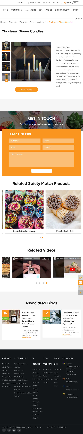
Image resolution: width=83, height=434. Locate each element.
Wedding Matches (36, 416)
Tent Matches (6, 386)
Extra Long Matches (20, 380)
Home (5, 10)
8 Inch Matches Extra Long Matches (22, 388)
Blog (55, 382)
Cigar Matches (37, 408)
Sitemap (50, 427)
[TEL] (80, 287)
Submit (41, 171)
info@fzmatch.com (72, 389)
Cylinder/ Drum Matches (6, 368)
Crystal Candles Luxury (21, 231)
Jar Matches (31, 10)
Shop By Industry (62, 10)
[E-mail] (80, 282)
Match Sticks (47, 369)
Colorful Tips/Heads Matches (20, 365)
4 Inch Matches (19, 377)
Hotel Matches (37, 376)
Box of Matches (48, 379)
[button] (6, 42)
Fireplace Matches (36, 384)
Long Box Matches (8, 380)
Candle (45, 382)
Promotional (16, 10)
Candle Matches (35, 390)
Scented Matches (20, 383)
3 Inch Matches (19, 373)
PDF (55, 385)
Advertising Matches (36, 371)
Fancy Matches (38, 411)
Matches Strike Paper (47, 374)
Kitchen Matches (35, 397)
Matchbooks (6, 364)
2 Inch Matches (19, 370)
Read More (26, 337)
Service (56, 3)
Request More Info (26, 89)
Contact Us (22, 3)
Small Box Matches (8, 383)
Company (57, 369)
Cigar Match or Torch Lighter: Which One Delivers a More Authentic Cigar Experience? (71, 318)
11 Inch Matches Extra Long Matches (23, 394)
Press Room (35, 3)
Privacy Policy (62, 427)
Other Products (77, 14)
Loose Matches (45, 10)
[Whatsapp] (80, 277)
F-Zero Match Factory (19, 427)
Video (56, 373)
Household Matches (36, 403)
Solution (46, 3)
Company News (57, 377)
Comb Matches (7, 377)
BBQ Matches (37, 379)
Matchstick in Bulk (62, 231)
